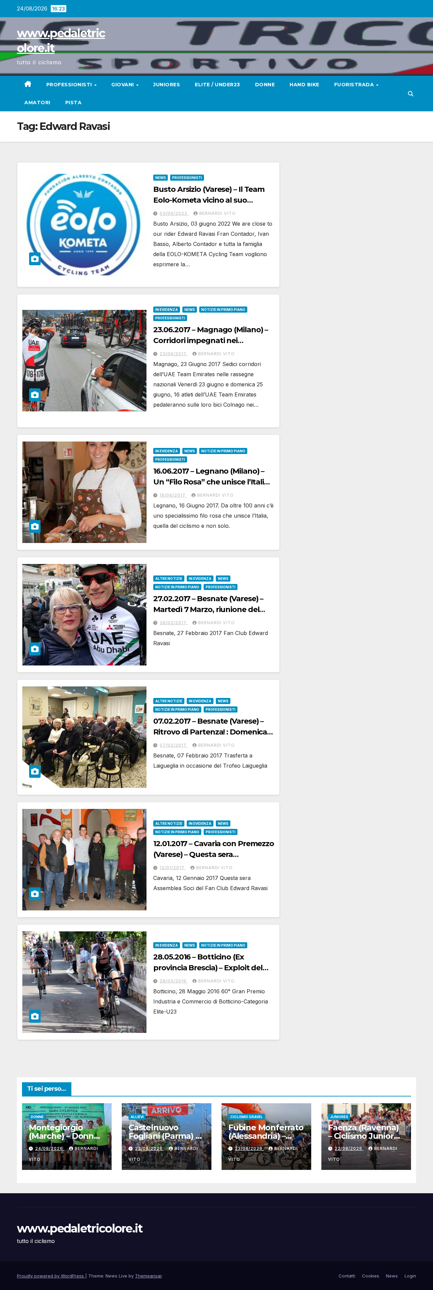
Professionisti (70, 85)
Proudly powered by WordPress (51, 1275)
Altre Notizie (168, 578)
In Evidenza (166, 310)
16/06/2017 (173, 495)
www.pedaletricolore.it (80, 1228)
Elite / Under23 (217, 85)
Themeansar (148, 1275)
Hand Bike (304, 85)
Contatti (347, 1275)
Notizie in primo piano (223, 310)
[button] (410, 93)
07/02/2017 (174, 745)
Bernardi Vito (217, 213)
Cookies (370, 1275)
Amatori (37, 102)
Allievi (137, 1117)
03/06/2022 (174, 213)
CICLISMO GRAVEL (246, 1117)
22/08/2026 (349, 1148)
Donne (265, 85)
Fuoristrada (354, 85)
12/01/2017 (173, 867)
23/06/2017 (174, 353)
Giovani (123, 85)
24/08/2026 (49, 1148)
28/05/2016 (174, 980)
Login (410, 1275)
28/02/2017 (174, 622)
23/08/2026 (149, 1148)
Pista (73, 102)
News (160, 178)
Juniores (166, 85)
